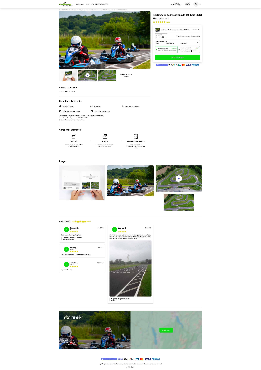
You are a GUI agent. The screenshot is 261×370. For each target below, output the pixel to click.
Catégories (80, 4)
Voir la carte (166, 330)
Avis (92, 4)
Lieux (87, 4)
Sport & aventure (73, 9)
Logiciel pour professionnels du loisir (111, 364)
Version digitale (167, 48)
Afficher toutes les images (126, 75)
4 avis (168, 22)
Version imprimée (190, 48)
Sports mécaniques (85, 9)
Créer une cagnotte (101, 4)
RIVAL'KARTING (63, 9)
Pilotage (94, 9)
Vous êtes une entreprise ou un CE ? (188, 36)
